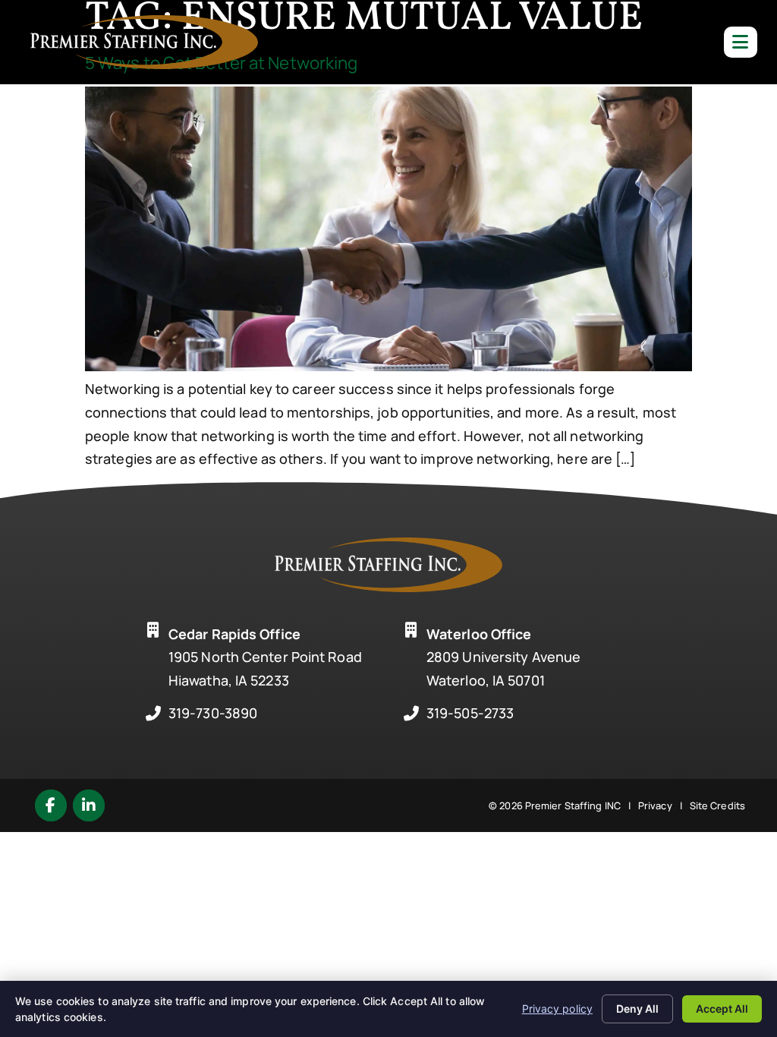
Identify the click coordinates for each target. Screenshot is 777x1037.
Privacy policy (557, 1008)
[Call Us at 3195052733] (411, 713)
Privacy (655, 805)
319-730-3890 (212, 713)
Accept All (722, 1008)
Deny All (637, 1008)
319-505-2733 (470, 713)
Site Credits (717, 805)
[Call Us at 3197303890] (153, 713)
